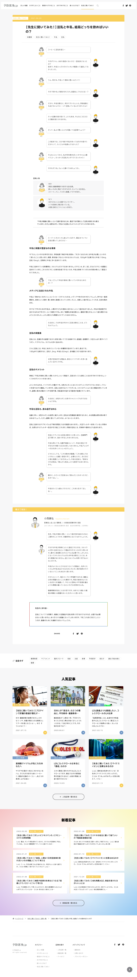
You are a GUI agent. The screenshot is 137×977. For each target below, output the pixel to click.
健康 (32, 663)
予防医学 (92, 658)
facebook (123, 5)
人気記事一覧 (62, 949)
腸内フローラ (59, 658)
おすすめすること (42, 960)
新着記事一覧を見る (70, 903)
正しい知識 (40, 949)
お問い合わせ (79, 953)
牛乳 (55, 37)
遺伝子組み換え (114, 658)
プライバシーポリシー (81, 956)
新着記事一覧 (62, 953)
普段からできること (43, 956)
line (130, 5)
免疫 (69, 658)
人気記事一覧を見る (70, 797)
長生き (102, 658)
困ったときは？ (42, 963)
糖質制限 (34, 658)
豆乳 (62, 37)
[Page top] (129, 969)
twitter (127, 5)
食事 (83, 658)
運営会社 (77, 949)
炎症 (76, 658)
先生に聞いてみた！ (43, 37)
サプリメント (45, 658)
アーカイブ (61, 956)
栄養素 (29, 37)
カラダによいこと (42, 953)
